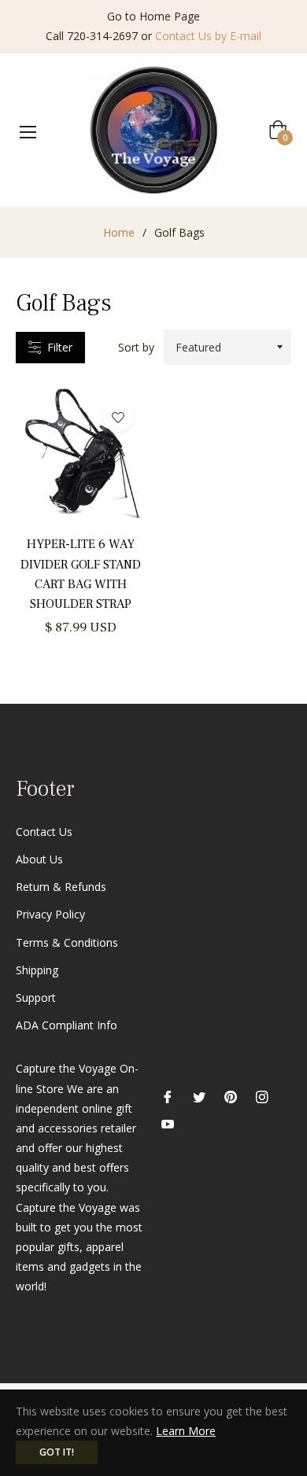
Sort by (136, 347)
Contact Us (44, 831)
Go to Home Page (153, 16)
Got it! (56, 1452)
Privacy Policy (50, 914)
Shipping (37, 970)
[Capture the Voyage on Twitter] (199, 1095)
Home (119, 232)
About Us (39, 859)
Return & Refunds (61, 886)
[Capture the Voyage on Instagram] (262, 1095)
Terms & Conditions (67, 942)
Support (36, 997)
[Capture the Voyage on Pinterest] (230, 1095)
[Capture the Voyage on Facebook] (167, 1095)
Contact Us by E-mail (208, 35)
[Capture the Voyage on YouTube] (167, 1123)
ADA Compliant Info (66, 1025)
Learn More (186, 1430)
